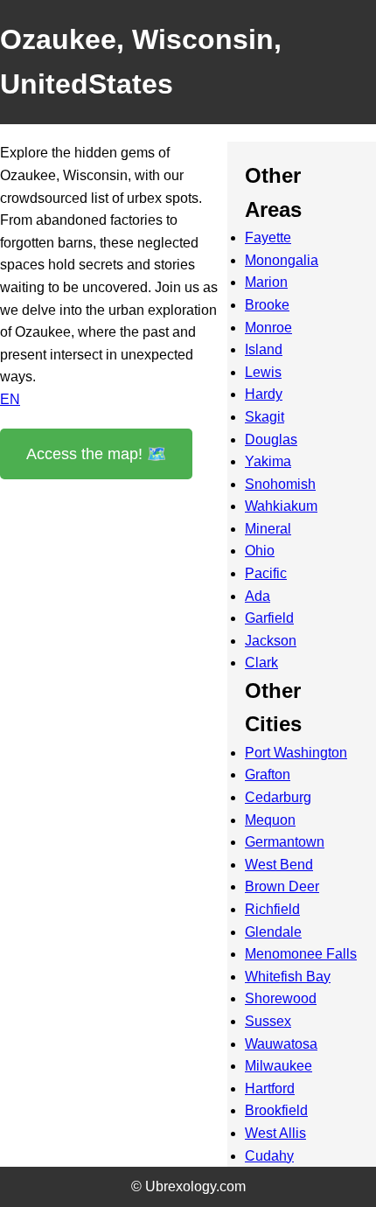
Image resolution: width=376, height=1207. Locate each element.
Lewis (263, 372)
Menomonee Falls (301, 953)
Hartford (270, 1088)
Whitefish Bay (288, 976)
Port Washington (296, 752)
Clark (261, 662)
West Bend (279, 864)
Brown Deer (282, 886)
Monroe (268, 327)
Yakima (268, 461)
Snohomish (280, 484)
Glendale (273, 931)
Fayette (268, 237)
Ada (257, 596)
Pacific (266, 573)
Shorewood (281, 998)
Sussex (268, 1021)
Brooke (267, 304)
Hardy (263, 394)
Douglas (271, 439)
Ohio (260, 550)
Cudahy (269, 1155)
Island (263, 349)
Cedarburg (278, 797)
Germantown (284, 841)
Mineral (268, 528)
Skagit (264, 416)
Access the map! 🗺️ (96, 454)
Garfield (269, 617)
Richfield (272, 909)
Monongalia (281, 260)
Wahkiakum (281, 506)
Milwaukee (278, 1065)
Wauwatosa (281, 1043)
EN (10, 399)
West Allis (275, 1133)
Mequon (270, 820)
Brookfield (276, 1110)
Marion (266, 282)
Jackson (270, 640)
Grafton (267, 774)
